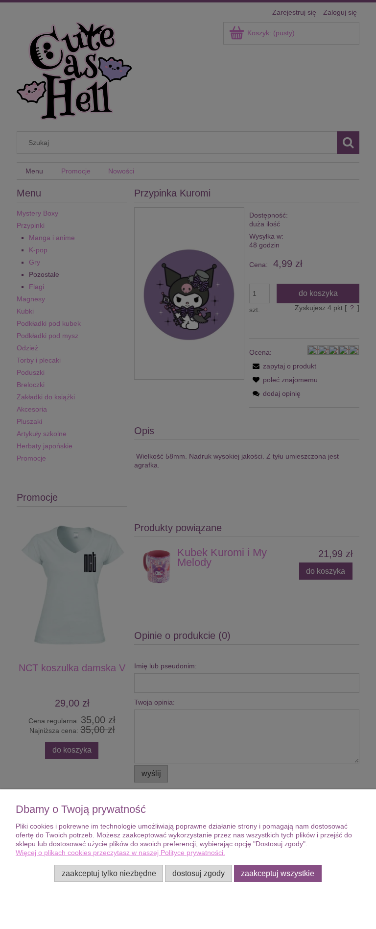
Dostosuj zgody (198, 873)
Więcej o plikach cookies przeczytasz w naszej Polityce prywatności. (120, 852)
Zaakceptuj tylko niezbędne (109, 873)
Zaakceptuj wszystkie (277, 873)
